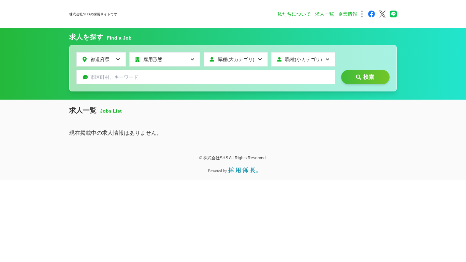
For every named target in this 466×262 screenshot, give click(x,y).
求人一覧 (324, 14)
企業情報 (347, 14)
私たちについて (294, 14)
